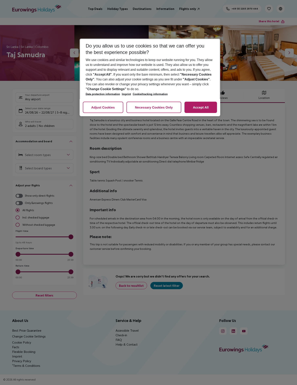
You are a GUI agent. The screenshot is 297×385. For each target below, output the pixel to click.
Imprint (126, 94)
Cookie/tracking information (150, 94)
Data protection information (103, 94)
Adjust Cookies (103, 107)
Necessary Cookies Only (154, 107)
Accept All (201, 107)
